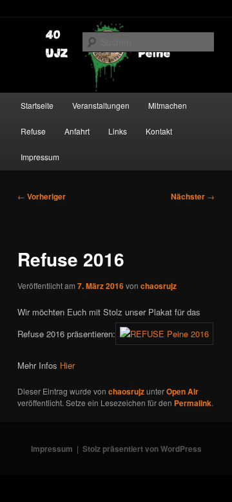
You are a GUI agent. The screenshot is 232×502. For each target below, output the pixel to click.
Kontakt (159, 131)
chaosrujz (158, 286)
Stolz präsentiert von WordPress (142, 448)
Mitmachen (167, 105)
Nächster (193, 196)
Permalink (192, 403)
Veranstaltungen (101, 105)
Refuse (33, 131)
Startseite (37, 105)
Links (117, 131)
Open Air (182, 391)
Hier (67, 365)
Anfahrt (77, 131)
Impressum (40, 156)
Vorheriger (41, 196)
